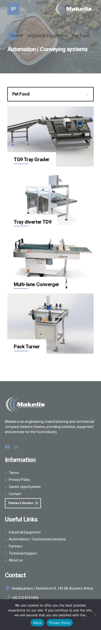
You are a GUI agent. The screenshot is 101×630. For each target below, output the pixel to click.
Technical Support (23, 553)
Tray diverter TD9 (32, 222)
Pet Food (80, 35)
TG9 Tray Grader (32, 159)
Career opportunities (25, 487)
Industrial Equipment (47, 35)
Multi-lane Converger (36, 284)
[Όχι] (94, 614)
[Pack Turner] (50, 323)
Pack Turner (27, 347)
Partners (15, 546)
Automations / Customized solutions (37, 539)
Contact (15, 494)
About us (16, 560)
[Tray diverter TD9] (50, 199)
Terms (14, 473)
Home (17, 35)
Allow (37, 623)
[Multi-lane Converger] (50, 261)
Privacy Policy (19, 480)
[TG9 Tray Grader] (50, 136)
